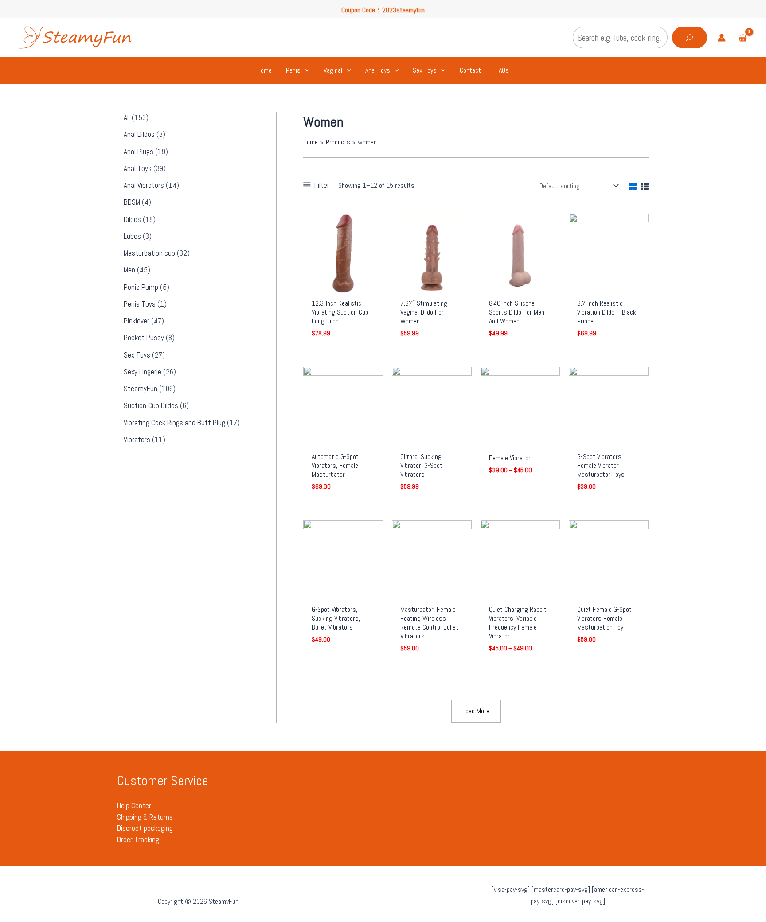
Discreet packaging (145, 828)
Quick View (343, 284)
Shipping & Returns (145, 817)
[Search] (689, 37)
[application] (305, 70)
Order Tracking (138, 839)
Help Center (134, 805)
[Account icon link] (722, 38)
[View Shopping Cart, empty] (742, 39)
